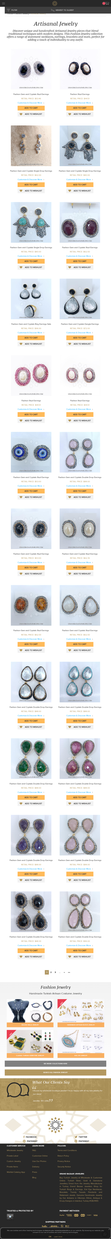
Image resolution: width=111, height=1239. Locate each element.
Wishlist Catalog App (16, 1172)
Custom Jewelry (14, 1161)
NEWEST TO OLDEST (65, 10)
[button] (107, 3)
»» (69, 972)
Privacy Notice (64, 1161)
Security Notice (64, 1166)
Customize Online (40, 1156)
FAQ (34, 1150)
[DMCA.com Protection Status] (10, 1217)
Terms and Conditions (67, 1150)
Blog (34, 1177)
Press (34, 1172)
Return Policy (63, 1156)
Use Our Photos (39, 1161)
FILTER (14, 10)
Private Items (12, 1166)
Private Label (12, 1156)
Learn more (58, 1237)
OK (50, 1236)
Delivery (35, 1166)
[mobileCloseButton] (3, 3)
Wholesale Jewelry (15, 1150)
